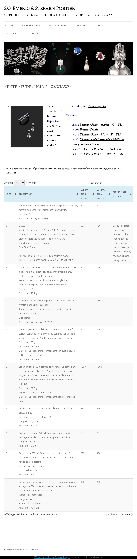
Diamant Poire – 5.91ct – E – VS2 (100, 134)
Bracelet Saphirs (89, 129)
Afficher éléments (20, 182)
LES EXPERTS (82, 25)
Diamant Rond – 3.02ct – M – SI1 (102, 154)
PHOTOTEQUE (12, 33)
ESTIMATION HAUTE (101, 194)
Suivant (126, 514)
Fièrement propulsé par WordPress (22, 549)
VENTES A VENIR (31, 25)
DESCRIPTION (25, 194)
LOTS (8, 194)
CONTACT (34, 33)
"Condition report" (119, 194)
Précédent (114, 514)
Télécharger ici (97, 106)
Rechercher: (95, 182)
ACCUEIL (9, 25)
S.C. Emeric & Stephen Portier (39, 8)
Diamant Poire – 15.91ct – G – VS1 (101, 125)
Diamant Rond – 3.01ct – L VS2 (101, 149)
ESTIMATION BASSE (85, 194)
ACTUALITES (105, 25)
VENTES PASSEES (57, 25)
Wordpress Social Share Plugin (52, 557)
